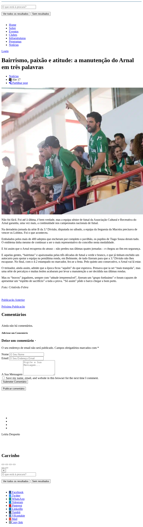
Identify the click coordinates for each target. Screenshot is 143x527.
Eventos (13, 31)
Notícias (14, 44)
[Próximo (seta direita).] (6, 467)
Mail (14, 519)
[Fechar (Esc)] (2, 464)
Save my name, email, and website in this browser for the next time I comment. (52, 378)
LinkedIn (17, 508)
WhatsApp (18, 498)
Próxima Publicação (13, 306)
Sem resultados (40, 13)
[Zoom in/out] (14, 464)
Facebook (17, 492)
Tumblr (15, 512)
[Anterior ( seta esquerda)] (2, 467)
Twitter (15, 495)
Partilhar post (20, 82)
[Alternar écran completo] (10, 464)
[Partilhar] (6, 464)
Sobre (12, 28)
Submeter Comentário (14, 381)
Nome (5, 354)
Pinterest (16, 505)
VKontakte (18, 515)
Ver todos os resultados (15, 13)
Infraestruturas (17, 38)
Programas (15, 41)
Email (4, 358)
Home (12, 24)
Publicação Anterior (13, 299)
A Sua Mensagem (11, 374)
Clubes (13, 34)
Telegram (17, 502)
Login (5, 51)
